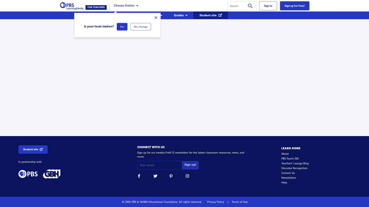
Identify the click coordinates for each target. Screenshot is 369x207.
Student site (208, 15)
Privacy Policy (216, 202)
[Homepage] (73, 5)
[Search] (250, 6)
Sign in (268, 5)
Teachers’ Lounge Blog (295, 163)
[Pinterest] (171, 176)
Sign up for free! (295, 5)
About (285, 153)
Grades (179, 15)
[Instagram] (187, 176)
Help (284, 182)
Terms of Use (239, 202)
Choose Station (124, 5)
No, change (141, 26)
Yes (122, 26)
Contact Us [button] (288, 173)
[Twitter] (155, 176)
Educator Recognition (294, 168)
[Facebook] (139, 176)
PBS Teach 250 (290, 158)
